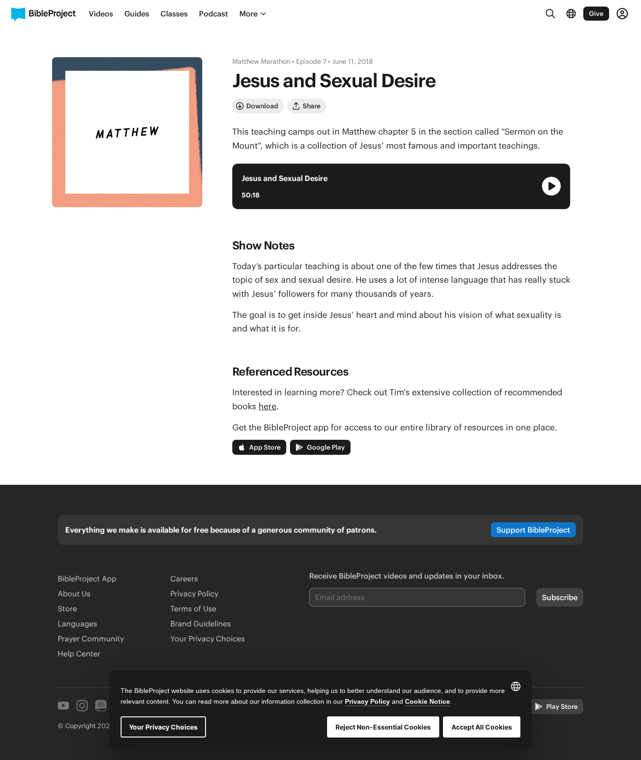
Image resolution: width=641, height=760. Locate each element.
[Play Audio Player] (551, 186)
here (267, 406)
